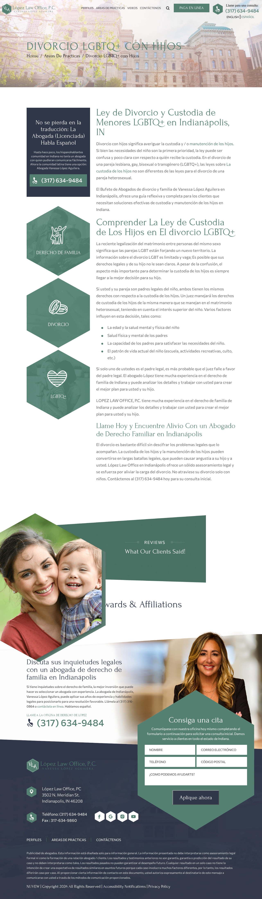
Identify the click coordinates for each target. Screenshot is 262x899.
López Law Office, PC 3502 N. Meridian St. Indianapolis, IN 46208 (62, 794)
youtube (134, 816)
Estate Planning (58, 385)
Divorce (58, 313)
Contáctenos (150, 8)
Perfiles (87, 8)
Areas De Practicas (110, 8)
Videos (132, 8)
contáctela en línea (50, 706)
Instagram (122, 816)
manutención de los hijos (211, 143)
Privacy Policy (159, 886)
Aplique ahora (196, 797)
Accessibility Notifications (124, 886)
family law (58, 241)
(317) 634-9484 (242, 11)
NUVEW (33, 886)
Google (111, 816)
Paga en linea (192, 8)
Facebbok (100, 816)
